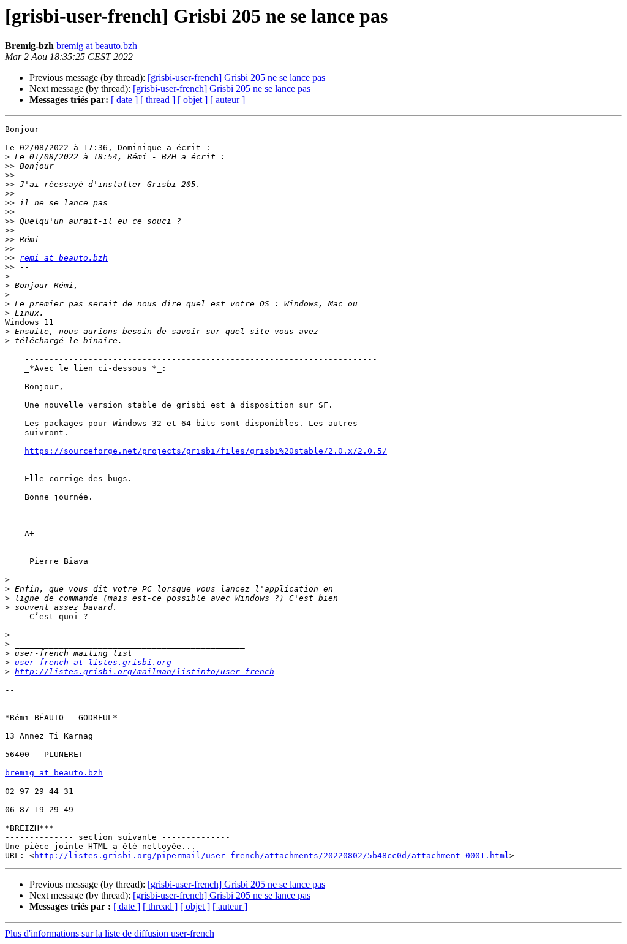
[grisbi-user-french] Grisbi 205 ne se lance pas (236, 77)
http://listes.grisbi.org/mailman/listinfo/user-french (144, 671)
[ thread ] (157, 99)
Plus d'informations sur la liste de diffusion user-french (109, 933)
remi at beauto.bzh (64, 257)
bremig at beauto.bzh (96, 45)
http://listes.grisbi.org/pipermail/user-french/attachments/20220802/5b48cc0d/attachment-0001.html (271, 855)
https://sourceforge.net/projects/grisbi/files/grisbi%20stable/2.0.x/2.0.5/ (205, 450)
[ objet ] (193, 99)
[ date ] (124, 99)
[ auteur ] (227, 99)
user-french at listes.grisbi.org (93, 662)
